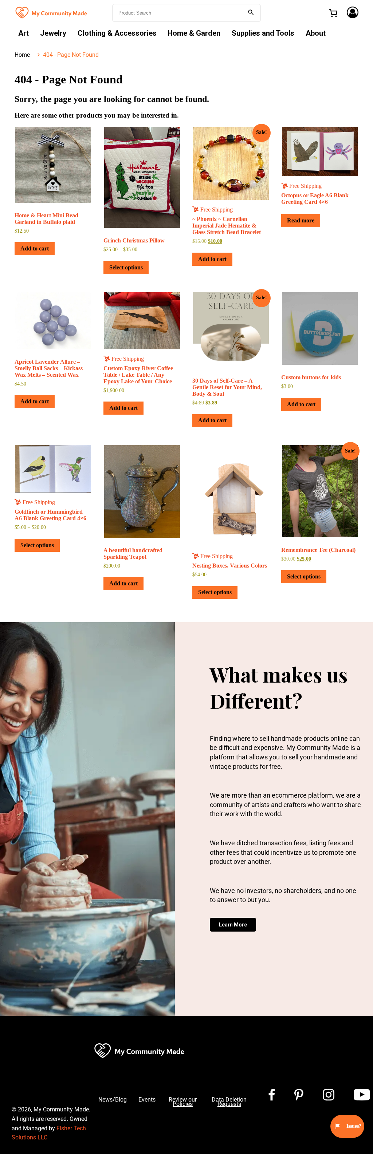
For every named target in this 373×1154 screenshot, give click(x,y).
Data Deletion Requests (229, 1101)
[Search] (251, 12)
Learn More (233, 925)
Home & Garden (194, 33)
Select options (126, 267)
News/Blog (112, 1099)
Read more (300, 220)
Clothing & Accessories (117, 33)
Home (22, 54)
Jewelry (53, 33)
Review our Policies (183, 1101)
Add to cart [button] (34, 248)
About (316, 33)
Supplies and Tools (263, 33)
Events (147, 1099)
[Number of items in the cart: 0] (333, 13)
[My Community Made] (52, 12)
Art (23, 33)
